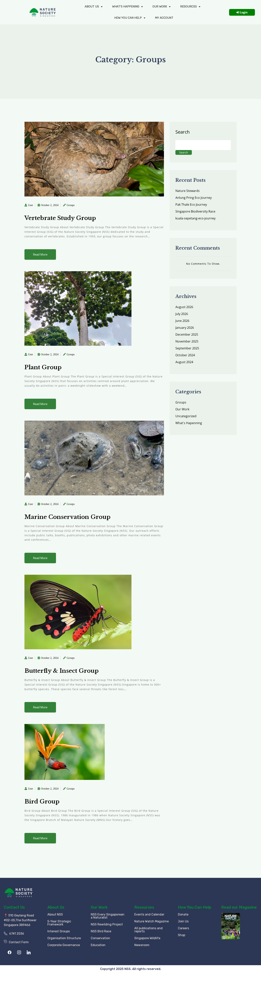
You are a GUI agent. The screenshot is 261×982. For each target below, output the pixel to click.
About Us (92, 6)
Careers (183, 928)
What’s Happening (125, 6)
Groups (71, 205)
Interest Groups (58, 931)
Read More (40, 254)
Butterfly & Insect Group (61, 670)
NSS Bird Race (101, 931)
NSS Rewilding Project (107, 924)
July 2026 (181, 314)
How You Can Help (194, 907)
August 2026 (184, 307)
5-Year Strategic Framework (59, 923)
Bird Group (41, 801)
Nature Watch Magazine (151, 921)
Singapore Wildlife (147, 938)
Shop (181, 935)
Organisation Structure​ (64, 938)
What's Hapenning (188, 423)
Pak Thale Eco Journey (191, 204)
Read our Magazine (239, 907)
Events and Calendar (149, 914)
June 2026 (182, 321)
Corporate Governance (63, 945)
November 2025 (186, 341)
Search (182, 131)
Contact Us (14, 907)
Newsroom (141, 945)
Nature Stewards (187, 191)
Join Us (183, 921)
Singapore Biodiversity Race (195, 211)
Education (98, 945)
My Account (164, 17)
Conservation (100, 938)
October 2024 (185, 355)
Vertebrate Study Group (60, 218)
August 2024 (184, 362)
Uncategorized (185, 416)
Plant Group (43, 367)
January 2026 (184, 327)
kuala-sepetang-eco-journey (195, 218)
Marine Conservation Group (67, 516)
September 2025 (187, 348)
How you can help (128, 17)
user (30, 205)
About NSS (55, 914)
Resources (188, 6)
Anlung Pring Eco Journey (193, 198)
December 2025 (186, 334)
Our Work (159, 6)
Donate (183, 914)
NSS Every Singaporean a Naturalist (107, 916)
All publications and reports (148, 929)
